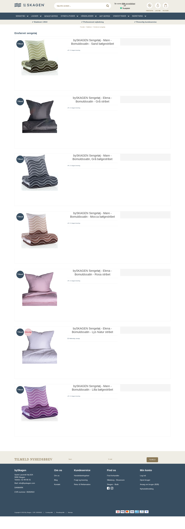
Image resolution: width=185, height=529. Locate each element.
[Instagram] (112, 489)
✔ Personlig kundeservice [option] (145, 22)
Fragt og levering (81, 480)
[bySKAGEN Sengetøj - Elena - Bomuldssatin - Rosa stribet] (40, 294)
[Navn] (85, 459)
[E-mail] (125, 459)
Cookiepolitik (49, 512)
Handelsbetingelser (81, 476)
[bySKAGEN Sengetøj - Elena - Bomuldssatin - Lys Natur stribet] (40, 352)
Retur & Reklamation (82, 484)
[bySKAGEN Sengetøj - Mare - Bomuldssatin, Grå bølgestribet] (40, 179)
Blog (56, 480)
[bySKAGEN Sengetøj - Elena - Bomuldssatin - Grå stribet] (40, 121)
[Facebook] (108, 489)
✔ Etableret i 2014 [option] (39, 22)
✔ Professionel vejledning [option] (92, 22)
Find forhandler (113, 476)
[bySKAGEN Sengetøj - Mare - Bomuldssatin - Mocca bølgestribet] (40, 236)
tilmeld (152, 460)
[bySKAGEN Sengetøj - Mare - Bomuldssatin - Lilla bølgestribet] (40, 409)
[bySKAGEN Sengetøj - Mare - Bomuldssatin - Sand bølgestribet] (40, 63)
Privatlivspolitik (60, 512)
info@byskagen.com (27, 483)
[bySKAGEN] (33, 5)
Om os (56, 476)
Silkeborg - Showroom (116, 480)
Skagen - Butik (113, 484)
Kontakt (57, 484)
